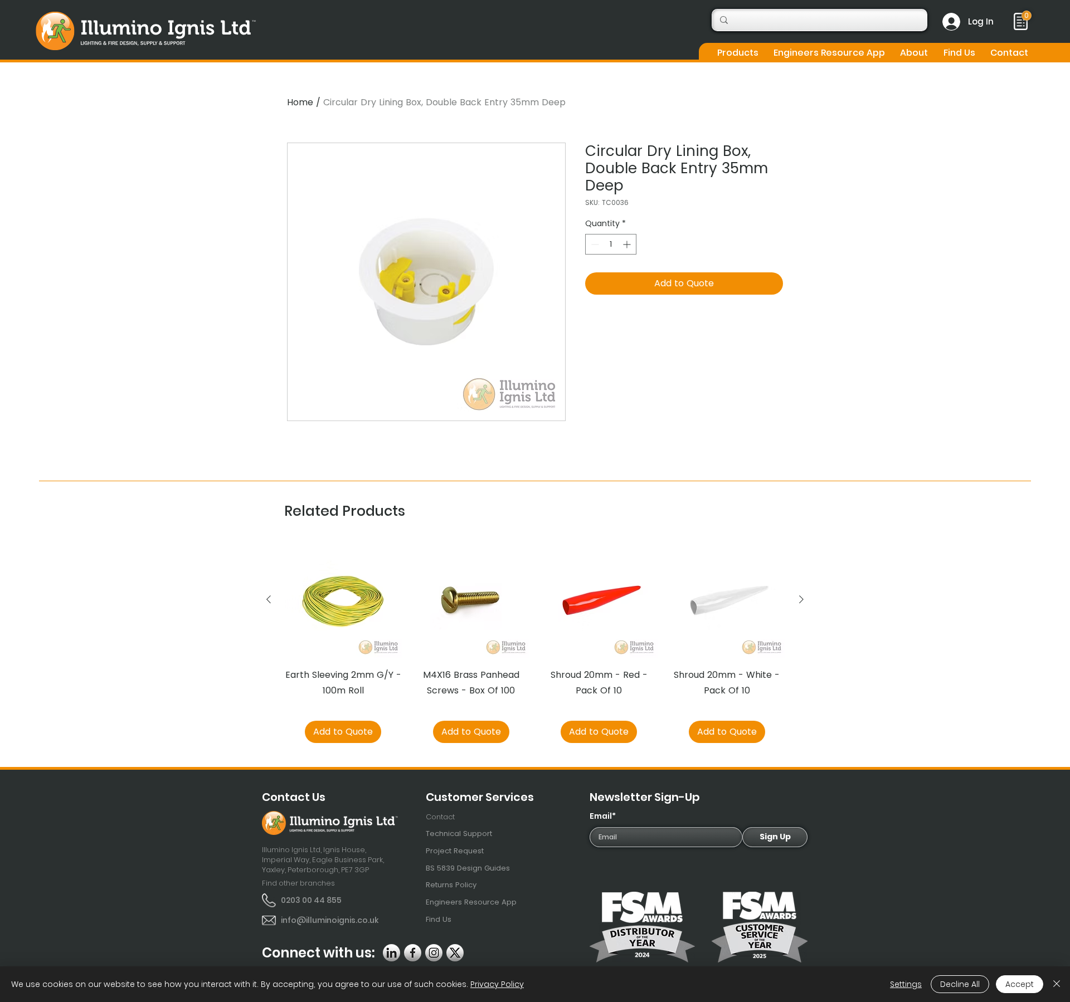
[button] (737, 53)
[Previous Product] (268, 599)
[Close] (1056, 984)
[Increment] (628, 244)
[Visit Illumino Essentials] (1027, 16)
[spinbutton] (611, 244)
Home (300, 102)
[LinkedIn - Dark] (391, 952)
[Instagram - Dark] (433, 952)
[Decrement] (594, 244)
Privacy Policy (497, 984)
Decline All (960, 984)
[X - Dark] (455, 952)
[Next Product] (801, 599)
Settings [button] (906, 984)
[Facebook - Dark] (412, 952)
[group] (535, 642)
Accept (1019, 984)
